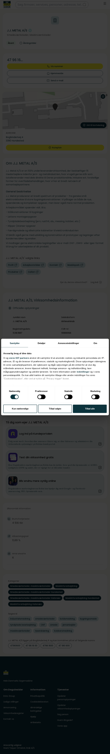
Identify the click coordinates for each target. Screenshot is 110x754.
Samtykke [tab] (15, 343)
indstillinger (83, 372)
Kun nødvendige (20, 409)
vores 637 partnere (19, 358)
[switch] (41, 397)
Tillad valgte (55, 409)
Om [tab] (95, 343)
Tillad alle (90, 409)
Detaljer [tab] (42, 343)
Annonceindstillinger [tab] (68, 343)
